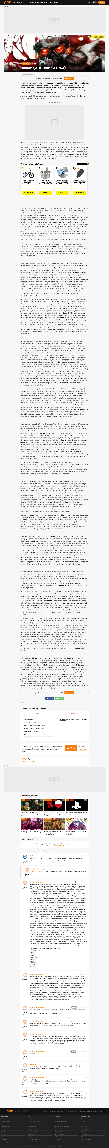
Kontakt (52, 1111)
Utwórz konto (59, 845)
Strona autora (32, 761)
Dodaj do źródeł (69, 78)
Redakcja (95, 1111)
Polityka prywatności (62, 1111)
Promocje (19, 2)
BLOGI (56, 2)
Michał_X (33, 1064)
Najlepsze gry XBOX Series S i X (88, 1134)
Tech (50, 2)
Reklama (89, 1111)
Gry (26, 2)
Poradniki (32, 2)
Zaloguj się (48, 845)
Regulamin (46, 1111)
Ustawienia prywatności (77, 1111)
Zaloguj (101, 2)
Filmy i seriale (42, 2)
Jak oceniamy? (82, 746)
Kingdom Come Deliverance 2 (61, 1126)
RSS (100, 1111)
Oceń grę (83, 749)
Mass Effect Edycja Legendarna (35, 1121)
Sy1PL (32, 856)
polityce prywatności (94, 1146)
